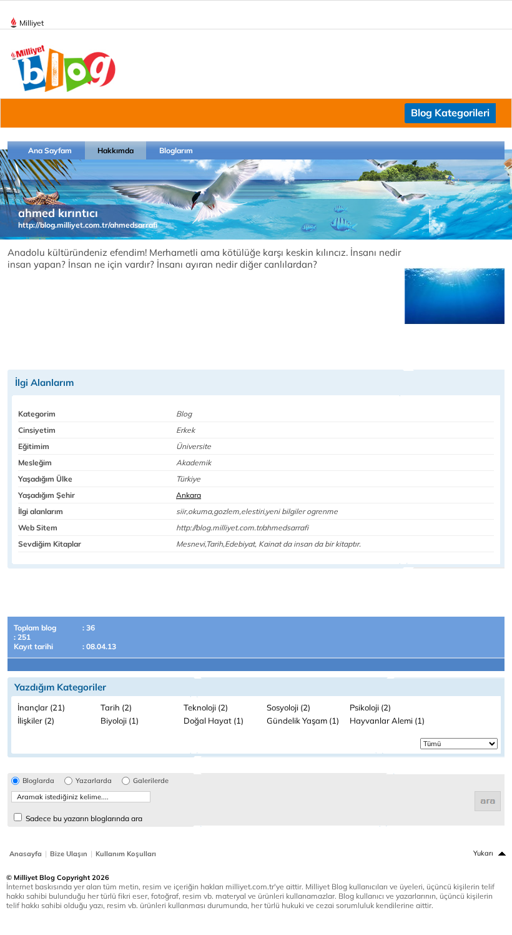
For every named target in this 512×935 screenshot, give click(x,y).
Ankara (188, 495)
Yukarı (483, 853)
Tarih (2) (116, 707)
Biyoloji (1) (120, 720)
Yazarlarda (94, 781)
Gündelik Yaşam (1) (303, 720)
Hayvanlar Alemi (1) (387, 720)
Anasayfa (25, 853)
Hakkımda (115, 150)
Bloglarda (38, 781)
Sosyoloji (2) (288, 707)
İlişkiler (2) (35, 720)
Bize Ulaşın (68, 853)
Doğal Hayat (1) (214, 720)
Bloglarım (176, 150)
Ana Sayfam (50, 150)
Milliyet (31, 23)
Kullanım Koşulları (126, 853)
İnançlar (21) (41, 707)
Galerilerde (151, 781)
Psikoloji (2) (370, 707)
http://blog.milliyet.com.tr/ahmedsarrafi (87, 225)
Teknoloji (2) (206, 707)
